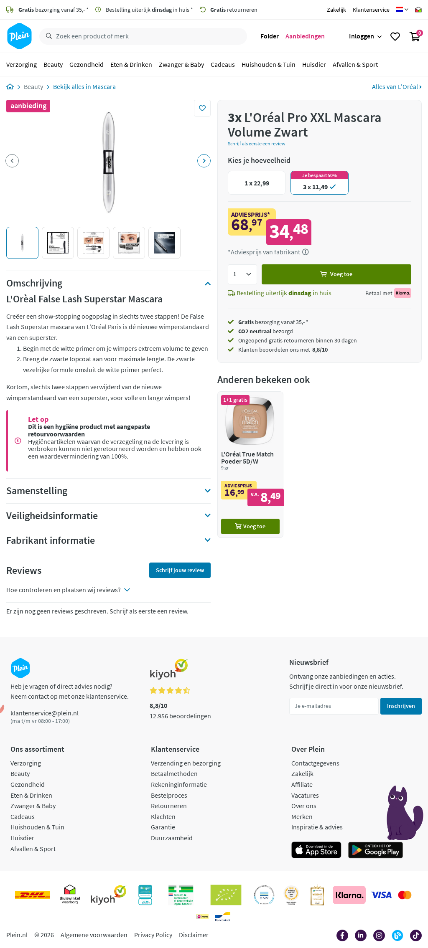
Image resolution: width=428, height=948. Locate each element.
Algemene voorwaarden (94, 934)
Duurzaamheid (172, 838)
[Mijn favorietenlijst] (395, 36)
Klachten (163, 816)
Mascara (104, 86)
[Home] (10, 86)
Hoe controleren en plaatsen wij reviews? (63, 590)
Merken (302, 816)
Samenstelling (36, 490)
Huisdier (314, 64)
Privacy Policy (153, 934)
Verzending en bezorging (186, 763)
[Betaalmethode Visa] (381, 895)
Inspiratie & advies (317, 827)
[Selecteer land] (402, 10)
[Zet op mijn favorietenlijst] (202, 108)
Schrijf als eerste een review (256, 143)
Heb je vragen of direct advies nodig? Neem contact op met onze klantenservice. (69, 691)
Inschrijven (401, 706)
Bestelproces (169, 795)
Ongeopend (253, 340)
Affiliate (302, 784)
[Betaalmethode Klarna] (349, 895)
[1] (242, 274)
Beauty (53, 64)
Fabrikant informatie (50, 540)
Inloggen (361, 36)
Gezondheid (86, 64)
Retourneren (169, 805)
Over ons (303, 805)
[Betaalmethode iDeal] (202, 916)
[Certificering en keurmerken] (226, 895)
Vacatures (305, 795)
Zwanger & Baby (181, 64)
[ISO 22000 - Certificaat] (264, 895)
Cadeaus (223, 64)
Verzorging (21, 64)
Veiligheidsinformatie (52, 515)
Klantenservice (371, 9)
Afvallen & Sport (355, 64)
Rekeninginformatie (179, 784)
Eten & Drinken (131, 64)
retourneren (233, 9)
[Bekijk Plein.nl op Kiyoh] (108, 895)
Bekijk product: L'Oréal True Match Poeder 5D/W (250, 464)
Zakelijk (336, 9)
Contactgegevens (315, 763)
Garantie (163, 827)
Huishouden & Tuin (269, 64)
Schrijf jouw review (180, 570)
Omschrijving (34, 283)
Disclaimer (194, 934)
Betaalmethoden (174, 773)
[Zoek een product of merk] (47, 36)
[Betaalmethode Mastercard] (405, 895)
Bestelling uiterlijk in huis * (148, 9)
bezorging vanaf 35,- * (53, 9)
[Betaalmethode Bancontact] (223, 916)
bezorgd (265, 331)
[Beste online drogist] (291, 895)
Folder (269, 36)
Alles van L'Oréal (395, 86)
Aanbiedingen (305, 36)
